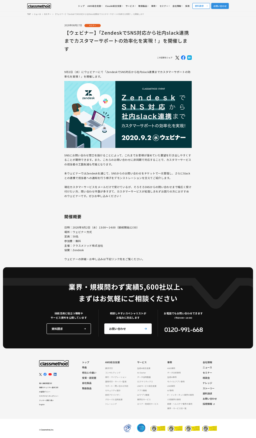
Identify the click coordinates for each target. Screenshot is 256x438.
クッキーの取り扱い (46, 400)
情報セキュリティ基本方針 (49, 387)
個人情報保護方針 (45, 383)
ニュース (37, 14)
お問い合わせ (220, 6)
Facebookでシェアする (183, 57)
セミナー (47, 14)
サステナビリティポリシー (49, 396)
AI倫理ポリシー (44, 391)
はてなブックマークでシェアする (189, 57)
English (42, 404)
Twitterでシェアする (177, 57)
